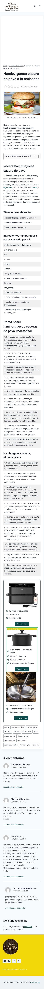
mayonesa (27, 731)
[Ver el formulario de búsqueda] (34, 6)
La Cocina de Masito (22, 888)
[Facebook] (9, 961)
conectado (27, 927)
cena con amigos (17, 727)
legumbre (7, 187)
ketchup (7, 731)
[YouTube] (5, 961)
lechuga (17, 731)
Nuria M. (15, 836)
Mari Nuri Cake (18, 799)
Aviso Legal (35, 982)
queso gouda (23, 736)
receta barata (9, 740)
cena (6, 727)
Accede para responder (13, 787)
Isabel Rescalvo (18, 764)
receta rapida (25, 745)
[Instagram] (14, 961)
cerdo (34, 187)
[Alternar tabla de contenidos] (35, 156)
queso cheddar (10, 736)
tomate (36, 745)
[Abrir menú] (39, 6)
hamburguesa (32, 727)
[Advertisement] (22, 41)
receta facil (21, 740)
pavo (35, 731)
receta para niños (10, 745)
